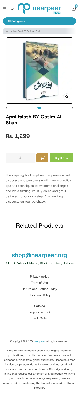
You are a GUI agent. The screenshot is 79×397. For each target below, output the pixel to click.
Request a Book (39, 312)
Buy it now (61, 158)
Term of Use (39, 283)
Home (7, 31)
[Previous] (7, 107)
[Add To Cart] (42, 157)
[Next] (71, 107)
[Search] (12, 8)
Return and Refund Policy (39, 289)
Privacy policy (39, 277)
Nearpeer (39, 341)
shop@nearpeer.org (39, 255)
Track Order (39, 318)
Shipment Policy (40, 295)
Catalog (39, 306)
